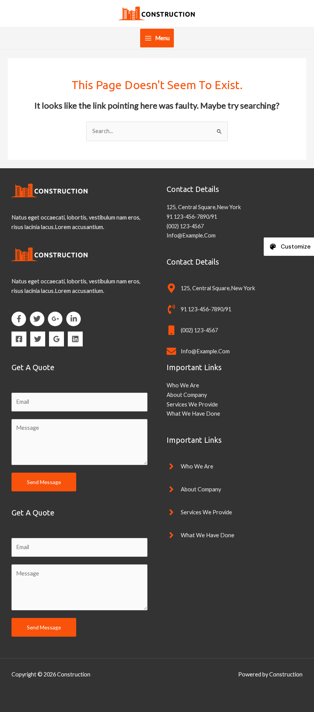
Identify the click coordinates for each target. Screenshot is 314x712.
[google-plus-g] (56, 319)
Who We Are (183, 385)
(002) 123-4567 (185, 226)
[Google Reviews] (56, 339)
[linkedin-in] (74, 319)
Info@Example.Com (191, 235)
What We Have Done (193, 413)
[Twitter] (37, 339)
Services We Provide (192, 404)
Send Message (44, 482)
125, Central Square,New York (204, 207)
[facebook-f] (20, 319)
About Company (187, 395)
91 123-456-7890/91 (192, 216)
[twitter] (38, 319)
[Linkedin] (75, 339)
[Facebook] (18, 339)
